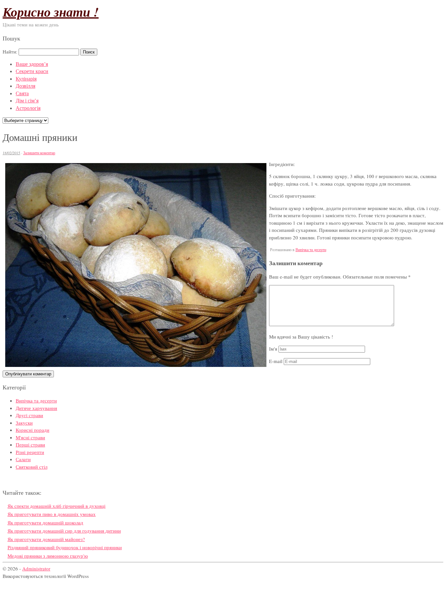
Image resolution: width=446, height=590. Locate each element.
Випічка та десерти (310, 249)
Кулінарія (26, 78)
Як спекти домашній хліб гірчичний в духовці (56, 506)
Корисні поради (32, 430)
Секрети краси (32, 71)
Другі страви (29, 415)
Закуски (24, 422)
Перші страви (30, 444)
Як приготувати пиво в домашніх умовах (52, 514)
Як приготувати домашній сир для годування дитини (64, 530)
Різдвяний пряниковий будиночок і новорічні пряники (65, 547)
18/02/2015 (11, 152)
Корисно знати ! (51, 12)
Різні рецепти (30, 452)
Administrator (36, 568)
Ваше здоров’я (32, 63)
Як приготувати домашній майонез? (46, 539)
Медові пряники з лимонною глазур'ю (48, 555)
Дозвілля (25, 85)
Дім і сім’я (27, 100)
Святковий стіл (31, 466)
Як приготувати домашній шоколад (45, 522)
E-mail (275, 361)
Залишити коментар (39, 152)
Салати (23, 459)
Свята (22, 93)
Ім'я (273, 348)
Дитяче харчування (36, 408)
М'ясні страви (30, 437)
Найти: (10, 51)
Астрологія (28, 107)
